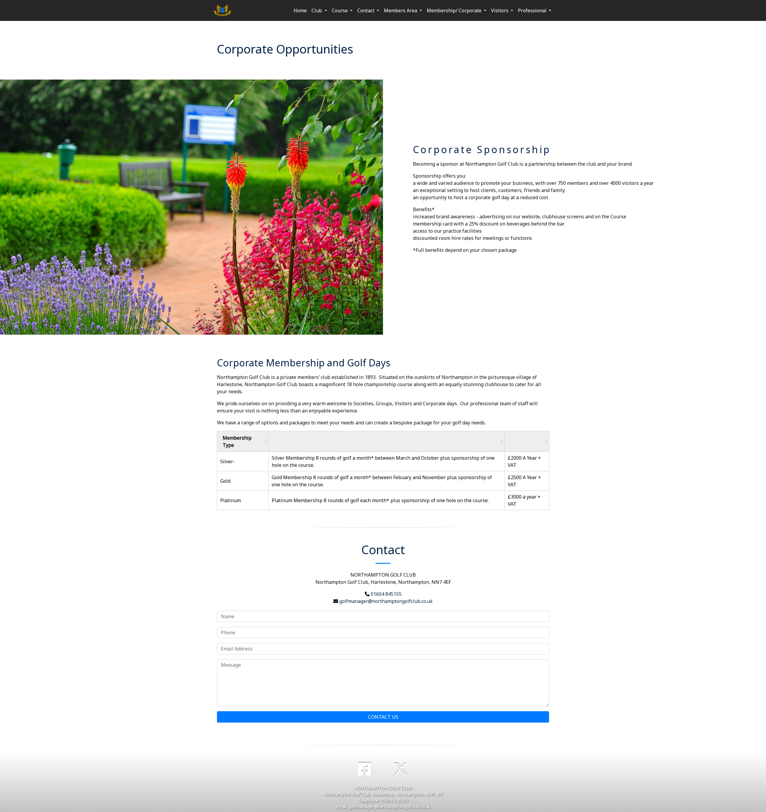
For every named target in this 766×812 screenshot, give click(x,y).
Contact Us (383, 717)
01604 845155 (386, 594)
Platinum (231, 500)
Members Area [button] (401, 10)
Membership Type (237, 441)
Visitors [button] (500, 10)
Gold (226, 481)
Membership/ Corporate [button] (455, 10)
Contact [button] (366, 10)
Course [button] (340, 10)
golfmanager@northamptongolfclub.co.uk (386, 601)
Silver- (227, 461)
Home (300, 10)
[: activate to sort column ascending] (386, 441)
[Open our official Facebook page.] (364, 769)
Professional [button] (533, 10)
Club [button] (317, 10)
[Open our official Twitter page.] (400, 769)
